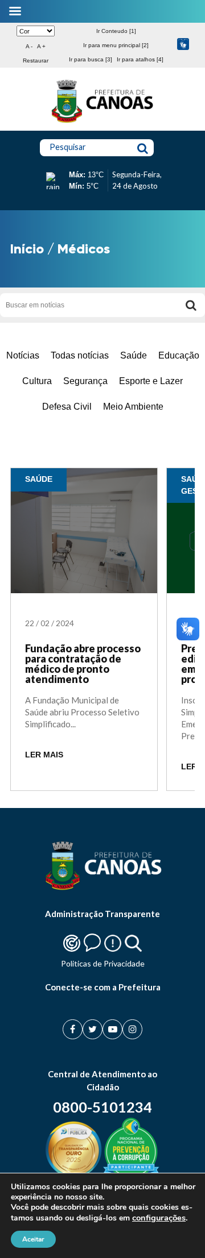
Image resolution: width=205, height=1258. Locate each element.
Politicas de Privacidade (103, 963)
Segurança (85, 381)
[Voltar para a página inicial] (102, 122)
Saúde (133, 355)
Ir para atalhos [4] (140, 59)
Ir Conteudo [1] (116, 31)
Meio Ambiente (133, 406)
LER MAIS (44, 755)
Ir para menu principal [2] (116, 45)
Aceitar (33, 1239)
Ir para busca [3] (90, 59)
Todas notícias (80, 355)
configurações (159, 1218)
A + (41, 46)
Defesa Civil (67, 406)
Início (27, 248)
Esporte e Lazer (151, 381)
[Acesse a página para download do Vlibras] (183, 45)
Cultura (37, 381)
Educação (178, 355)
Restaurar (35, 60)
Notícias (22, 355)
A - (29, 46)
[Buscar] (191, 305)
